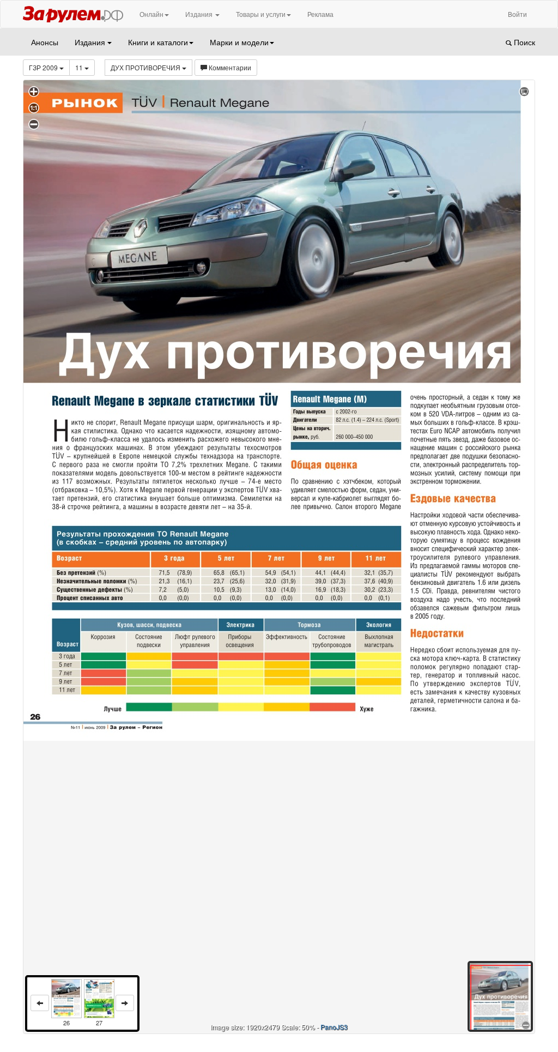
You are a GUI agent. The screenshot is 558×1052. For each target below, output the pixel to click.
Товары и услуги (261, 14)
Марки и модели (239, 42)
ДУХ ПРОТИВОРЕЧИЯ (146, 67)
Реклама (320, 14)
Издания (199, 14)
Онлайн (151, 14)
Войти (517, 14)
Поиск (523, 42)
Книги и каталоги (158, 42)
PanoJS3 (334, 1026)
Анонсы (44, 42)
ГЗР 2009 (44, 67)
